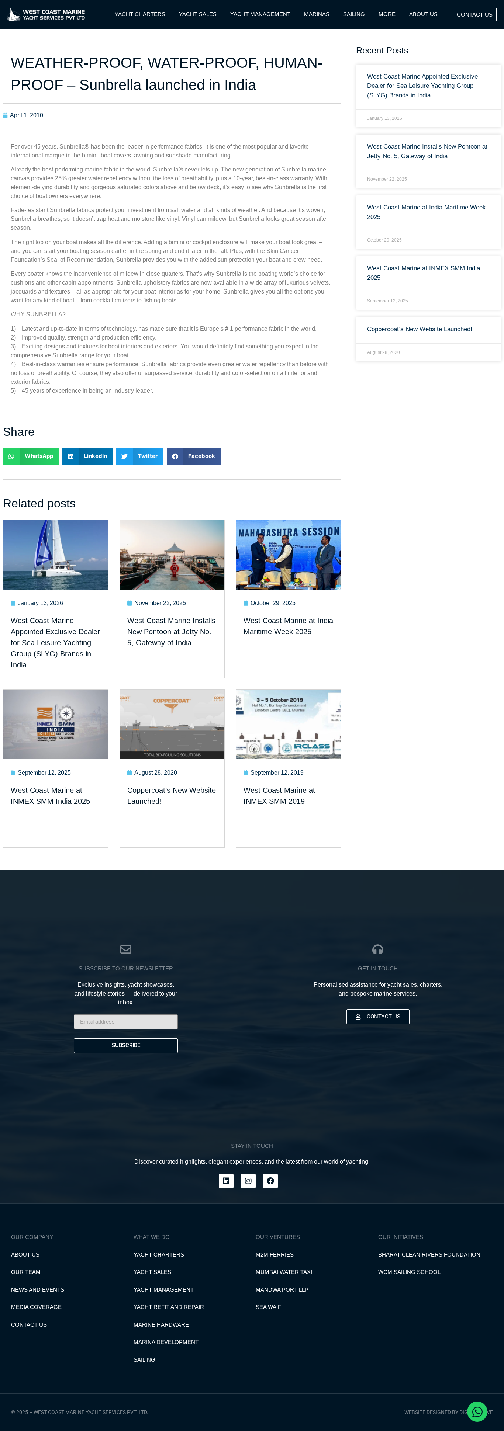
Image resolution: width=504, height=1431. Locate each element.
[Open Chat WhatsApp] (477, 1412)
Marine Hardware (161, 1324)
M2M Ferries (275, 1254)
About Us (25, 1254)
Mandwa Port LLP (282, 1289)
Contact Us (29, 1324)
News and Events (37, 1289)
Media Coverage (36, 1307)
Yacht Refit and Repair (169, 1307)
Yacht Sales (152, 1272)
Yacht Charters (159, 1254)
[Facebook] (270, 1181)
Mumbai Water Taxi (284, 1272)
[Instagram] (248, 1181)
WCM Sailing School (409, 1272)
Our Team (26, 1272)
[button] (31, 456)
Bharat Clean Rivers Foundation (429, 1254)
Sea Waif (268, 1307)
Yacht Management (164, 1289)
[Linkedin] (226, 1181)
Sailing (144, 1360)
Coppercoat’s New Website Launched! (419, 329)
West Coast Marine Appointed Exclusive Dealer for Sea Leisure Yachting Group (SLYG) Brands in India (422, 86)
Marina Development (166, 1342)
